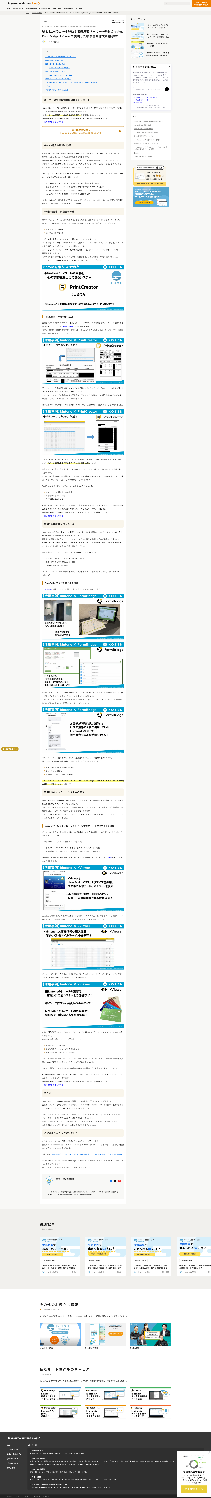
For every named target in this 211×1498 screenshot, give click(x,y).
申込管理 (72, 1461)
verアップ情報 (41, 1453)
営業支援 (63, 1464)
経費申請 (56, 1464)
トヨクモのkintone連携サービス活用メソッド (45, 1487)
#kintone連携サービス (91, 26)
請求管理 (96, 1464)
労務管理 (87, 1461)
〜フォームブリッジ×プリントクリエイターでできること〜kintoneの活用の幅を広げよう (157, 29)
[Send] (167, 89)
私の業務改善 (53, 1480)
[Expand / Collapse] (169, 66)
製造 (45, 21)
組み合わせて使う (69, 1487)
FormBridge (46, 589)
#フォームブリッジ (75, 26)
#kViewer (63, 26)
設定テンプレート (36, 1461)
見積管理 (88, 1464)
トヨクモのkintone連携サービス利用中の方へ (50, 1484)
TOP (27, 13)
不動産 (48, 1472)
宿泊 (74, 1472)
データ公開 (71, 1464)
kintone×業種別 (45, 8)
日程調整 (165, 1461)
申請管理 (150, 1461)
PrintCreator (68, 326)
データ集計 (80, 1464)
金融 (70, 1472)
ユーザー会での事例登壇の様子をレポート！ (60, 57)
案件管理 (48, 1464)
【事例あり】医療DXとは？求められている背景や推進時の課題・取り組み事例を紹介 (150, 1266)
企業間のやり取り (50, 1461)
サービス (42, 1472)
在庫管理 (113, 1461)
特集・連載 (57, 8)
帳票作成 (128, 1461)
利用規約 (37, 1496)
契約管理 (158, 1461)
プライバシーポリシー (23, 1496)
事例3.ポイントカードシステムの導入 (58, 79)
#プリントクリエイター (50, 26)
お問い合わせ (47, 1496)
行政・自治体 (82, 1472)
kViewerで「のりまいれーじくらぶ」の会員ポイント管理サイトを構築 (73, 82)
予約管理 (80, 1461)
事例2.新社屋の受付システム (55, 71)
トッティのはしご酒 (109, 1480)
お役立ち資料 (13, 1463)
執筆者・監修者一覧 (14, 1454)
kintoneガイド (18, 8)
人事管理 (95, 1461)
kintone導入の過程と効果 (54, 60)
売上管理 (120, 1461)
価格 (56, 1453)
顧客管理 (135, 1461)
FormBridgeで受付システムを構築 (60, 75)
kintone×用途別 (31, 8)
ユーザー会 (63, 1480)
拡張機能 (50, 1453)
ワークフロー (104, 1461)
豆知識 (32, 1453)
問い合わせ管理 (62, 1461)
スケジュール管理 (176, 1461)
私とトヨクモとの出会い (38, 1480)
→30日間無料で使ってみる (52, 122)
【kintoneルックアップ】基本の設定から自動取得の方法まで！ (157, 55)
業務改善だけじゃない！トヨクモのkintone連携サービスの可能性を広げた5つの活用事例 (87, 1154)
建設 (36, 1472)
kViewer (109, 857)
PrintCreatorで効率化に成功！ (59, 68)
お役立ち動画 (13, 1459)
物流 (65, 1472)
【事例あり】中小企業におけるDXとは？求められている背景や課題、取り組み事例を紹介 (59, 1268)
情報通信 (55, 1472)
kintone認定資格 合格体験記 (77, 1480)
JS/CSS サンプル (104, 1487)
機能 (82, 1453)
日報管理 (41, 1464)
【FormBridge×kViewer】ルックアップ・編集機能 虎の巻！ (157, 37)
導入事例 (12, 1468)
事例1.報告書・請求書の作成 (55, 64)
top (8, 8)
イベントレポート (95, 1480)
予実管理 (143, 1461)
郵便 (61, 1472)
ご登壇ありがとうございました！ (56, 90)
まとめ (47, 86)
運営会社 (10, 1496)
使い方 (61, 1453)
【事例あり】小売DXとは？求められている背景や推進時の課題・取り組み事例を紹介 (105, 1266)
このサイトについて (14, 1450)
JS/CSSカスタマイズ (72, 1453)
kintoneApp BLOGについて (73, 8)
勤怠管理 (33, 1464)
